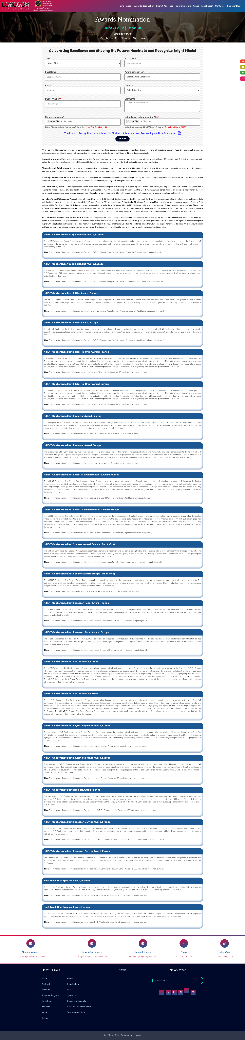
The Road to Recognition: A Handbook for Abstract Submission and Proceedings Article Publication (120, 133)
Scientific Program (50, 995)
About (129, 6)
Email (48, 85)
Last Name (50, 72)
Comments (130, 99)
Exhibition (46, 1001)
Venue (196, 6)
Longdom (136, 1035)
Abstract (46, 984)
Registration (73, 984)
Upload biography (54, 117)
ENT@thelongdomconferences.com (30, 957)
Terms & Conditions (76, 1012)
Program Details (183, 6)
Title (48, 58)
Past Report (207, 6)
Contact (219, 6)
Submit (122, 139)
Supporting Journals (76, 1001)
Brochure (46, 990)
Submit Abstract (164, 6)
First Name (131, 58)
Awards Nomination (144, 6)
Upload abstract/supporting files (142, 117)
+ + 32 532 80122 (184, 957)
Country (129, 85)
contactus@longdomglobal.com (142, 957)
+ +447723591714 (224, 957)
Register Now (233, 6)
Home (121, 6)
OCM (69, 990)
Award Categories (134, 72)
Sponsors (71, 995)
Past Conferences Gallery (79, 1007)
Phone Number (53, 99)
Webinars (46, 1007)
